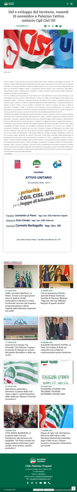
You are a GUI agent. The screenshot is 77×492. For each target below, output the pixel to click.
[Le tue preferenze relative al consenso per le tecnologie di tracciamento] (73, 488)
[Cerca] (67, 4)
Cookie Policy (49, 489)
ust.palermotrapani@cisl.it (44, 476)
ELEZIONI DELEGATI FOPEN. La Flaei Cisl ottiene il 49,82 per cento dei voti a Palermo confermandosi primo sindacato (56, 348)
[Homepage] (14, 4)
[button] (71, 3)
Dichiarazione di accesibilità (63, 490)
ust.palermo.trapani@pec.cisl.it (40, 479)
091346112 (42, 474)
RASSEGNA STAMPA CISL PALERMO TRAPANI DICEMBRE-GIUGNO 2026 (53, 391)
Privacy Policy (39, 489)
